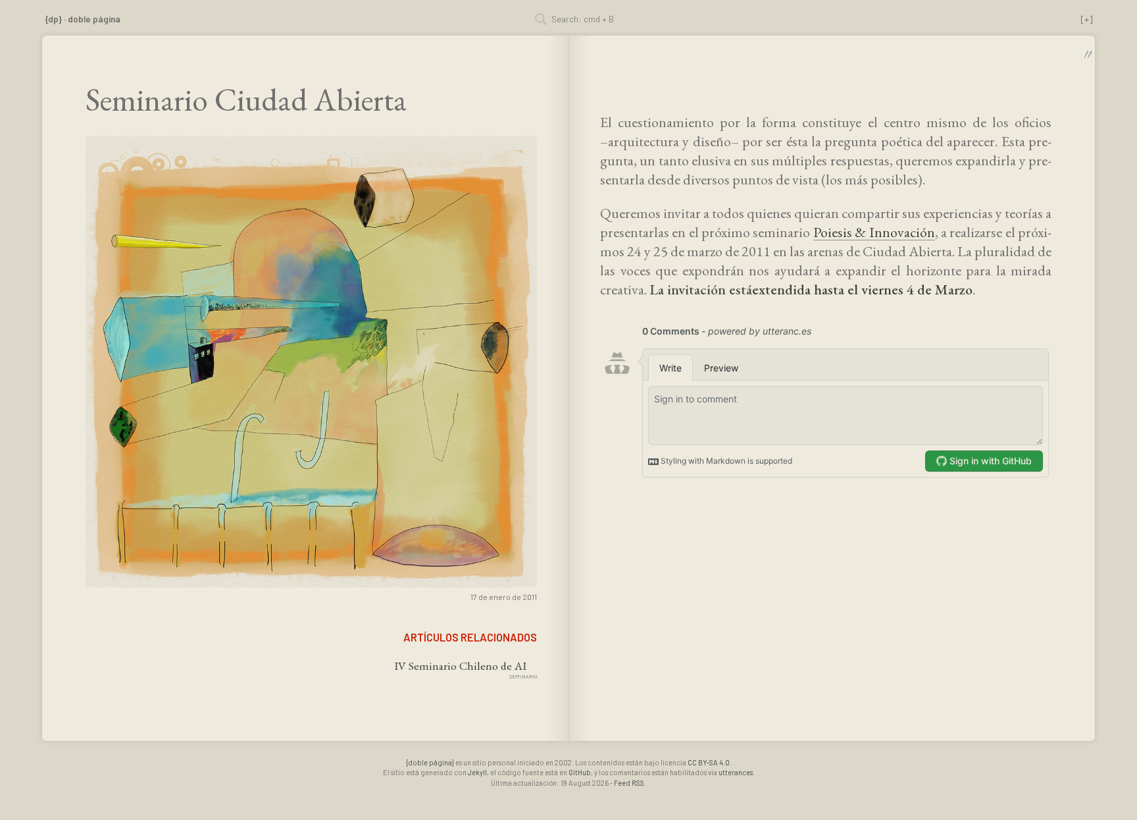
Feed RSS (629, 783)
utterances (736, 772)
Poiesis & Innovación (874, 232)
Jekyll (477, 772)
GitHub (579, 772)
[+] (1086, 18)
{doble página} (430, 762)
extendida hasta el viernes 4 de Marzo (862, 289)
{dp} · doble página (82, 18)
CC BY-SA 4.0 (709, 762)
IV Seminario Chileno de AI (460, 665)
